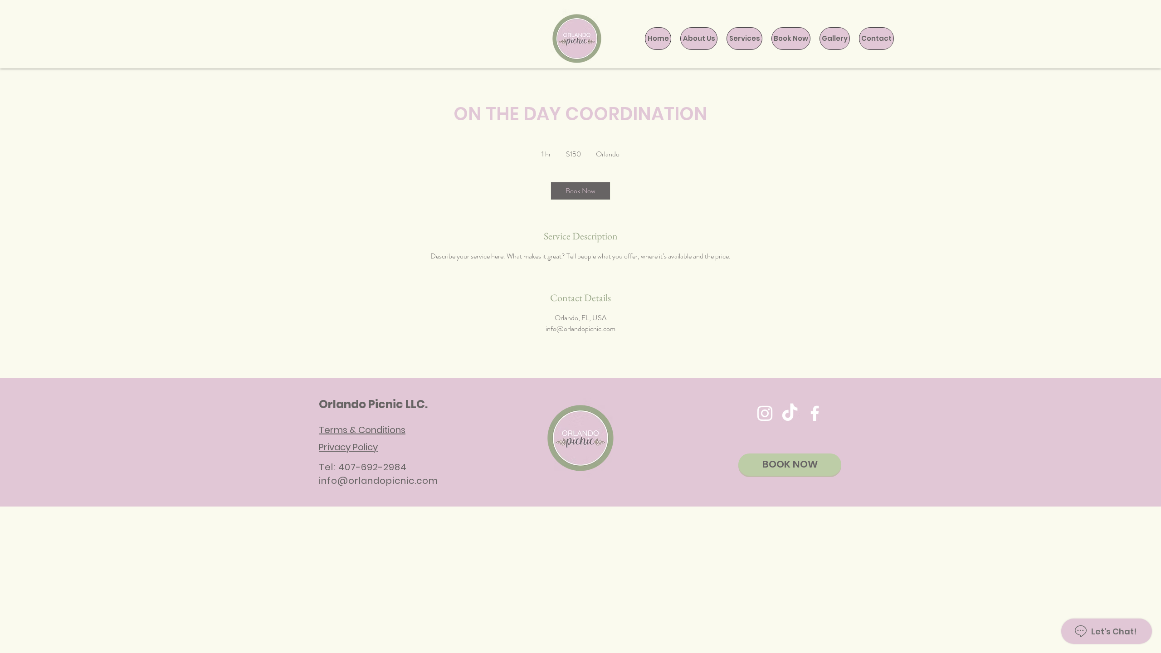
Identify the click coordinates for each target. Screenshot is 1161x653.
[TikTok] (790, 413)
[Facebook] (815, 413)
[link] (580, 191)
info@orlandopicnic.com (378, 480)
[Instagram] (765, 413)
